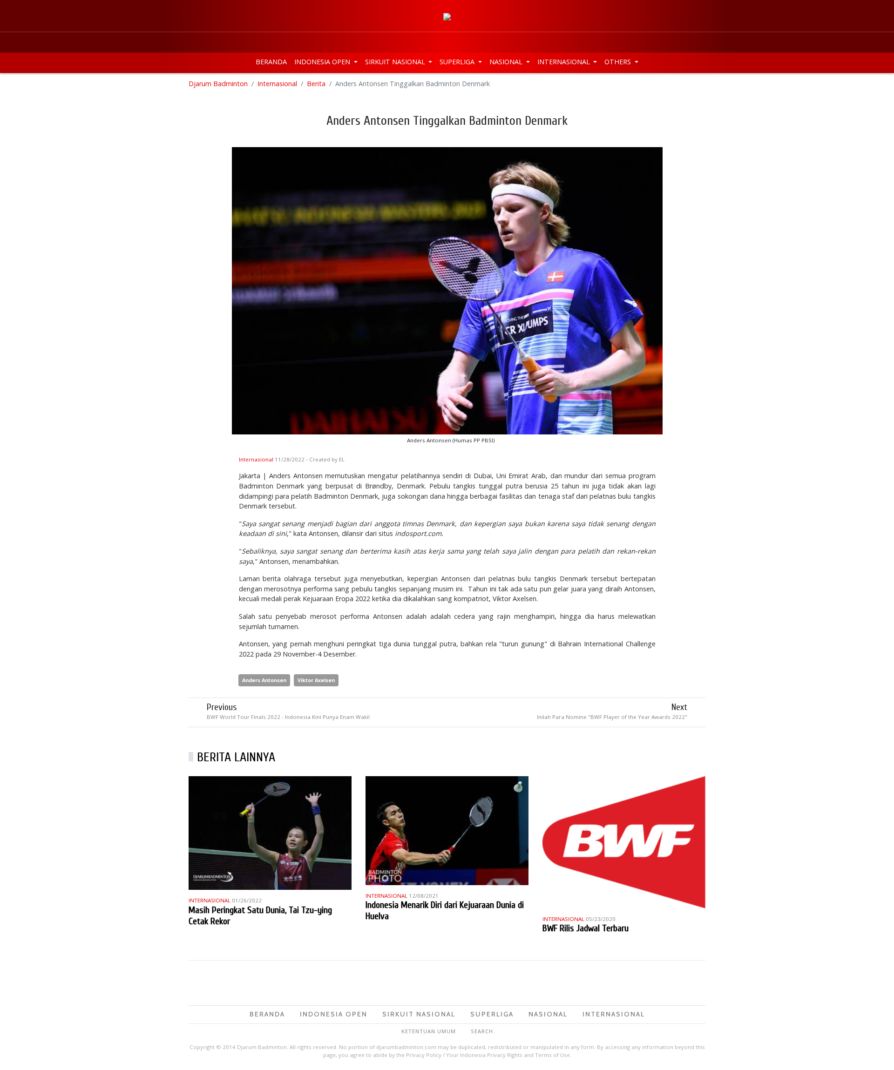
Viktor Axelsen (316, 680)
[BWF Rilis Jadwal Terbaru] (623, 841)
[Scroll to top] (877, 1053)
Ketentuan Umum (428, 1031)
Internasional (564, 61)
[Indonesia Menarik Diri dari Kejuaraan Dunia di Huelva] (447, 830)
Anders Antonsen (264, 680)
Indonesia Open (323, 61)
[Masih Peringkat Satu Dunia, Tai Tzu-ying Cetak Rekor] (270, 832)
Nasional (506, 61)
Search (482, 1031)
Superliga (458, 61)
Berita (316, 83)
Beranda (271, 61)
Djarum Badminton (218, 83)
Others (618, 61)
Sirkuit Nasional (396, 61)
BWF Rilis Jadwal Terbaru (585, 928)
